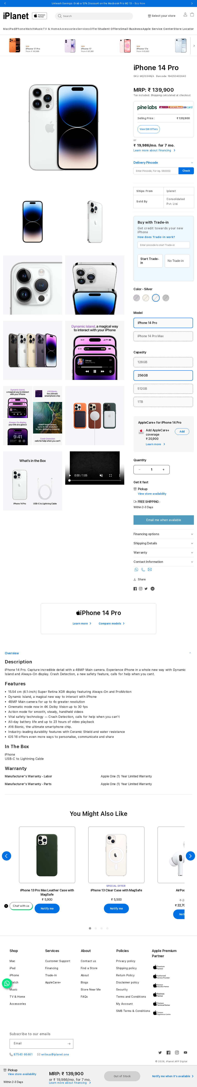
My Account (124, 1003)
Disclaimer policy (127, 982)
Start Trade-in (149, 261)
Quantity (140, 460)
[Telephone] (143, 570)
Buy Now (140, 3)
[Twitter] (147, 589)
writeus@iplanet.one (55, 1054)
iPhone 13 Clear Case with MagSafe (116, 890)
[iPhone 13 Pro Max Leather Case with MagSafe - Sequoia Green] (47, 855)
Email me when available (163, 520)
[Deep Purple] (137, 298)
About (85, 975)
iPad (12, 968)
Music (14, 989)
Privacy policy (125, 961)
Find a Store (89, 968)
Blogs (84, 982)
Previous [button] (5, 3)
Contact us (88, 961)
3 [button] (101, 929)
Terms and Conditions (131, 996)
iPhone (14, 975)
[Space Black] (166, 298)
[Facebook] (136, 589)
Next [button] (192, 3)
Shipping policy (126, 968)
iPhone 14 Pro (147, 323)
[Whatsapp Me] (137, 570)
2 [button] (96, 929)
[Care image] (141, 432)
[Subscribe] (69, 1044)
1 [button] (90, 929)
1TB (140, 402)
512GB (142, 389)
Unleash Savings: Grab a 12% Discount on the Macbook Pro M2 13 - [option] (98, 3)
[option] (31, 45)
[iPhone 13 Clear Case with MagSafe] (116, 855)
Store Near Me (91, 989)
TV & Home (17, 996)
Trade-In (51, 975)
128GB (142, 362)
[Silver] (156, 298)
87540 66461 (23, 1054)
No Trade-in (176, 260)
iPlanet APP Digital (176, 1061)
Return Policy (125, 975)
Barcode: (161, 76)
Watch (14, 982)
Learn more (80, 623)
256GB (143, 375)
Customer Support (57, 961)
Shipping (156, 95)
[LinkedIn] (153, 589)
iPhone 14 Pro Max (151, 336)
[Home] (16, 15)
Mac (12, 961)
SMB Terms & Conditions (133, 1010)
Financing (51, 968)
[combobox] (94, 16)
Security (122, 989)
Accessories (18, 1003)
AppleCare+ (53, 982)
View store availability (152, 493)
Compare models (110, 623)
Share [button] (142, 579)
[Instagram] (141, 589)
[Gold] (146, 298)
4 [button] (107, 929)
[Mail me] (150, 570)
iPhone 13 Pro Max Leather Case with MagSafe (47, 892)
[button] (6, 29)
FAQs (84, 996)
